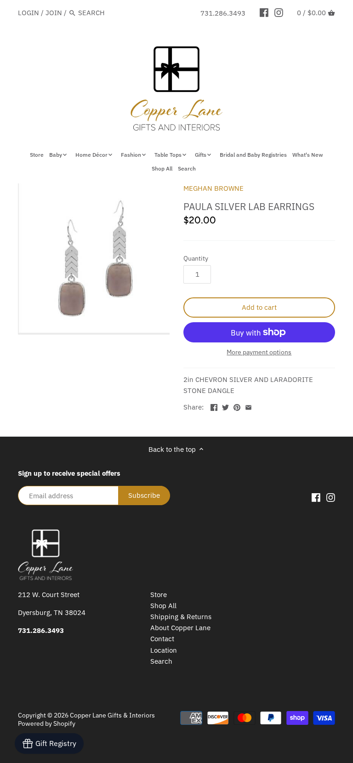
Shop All (163, 605)
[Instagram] (278, 12)
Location (163, 650)
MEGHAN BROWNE (213, 188)
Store (158, 594)
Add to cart (259, 307)
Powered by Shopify (46, 723)
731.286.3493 (222, 13)
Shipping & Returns (180, 616)
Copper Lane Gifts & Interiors (112, 715)
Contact (162, 638)
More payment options (259, 352)
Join (54, 12)
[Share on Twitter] (225, 406)
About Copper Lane (180, 627)
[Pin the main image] (236, 406)
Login (28, 12)
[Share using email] (248, 406)
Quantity (195, 258)
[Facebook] (264, 12)
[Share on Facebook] (214, 406)
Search (161, 661)
